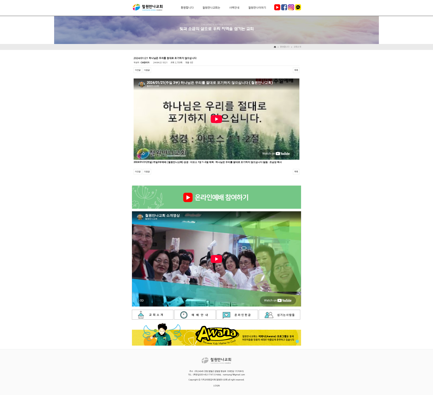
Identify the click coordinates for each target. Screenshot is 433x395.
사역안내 (234, 7)
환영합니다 (187, 7)
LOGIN (216, 386)
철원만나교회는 (211, 7)
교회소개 (297, 47)
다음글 (147, 70)
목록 (296, 70)
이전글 (138, 70)
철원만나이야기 (257, 7)
